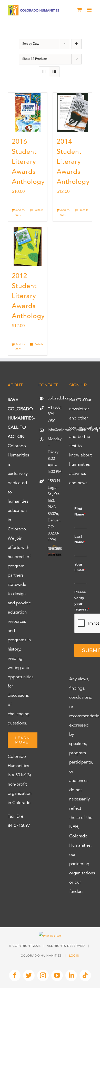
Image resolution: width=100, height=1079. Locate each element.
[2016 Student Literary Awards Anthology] (27, 112)
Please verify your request (80, 600)
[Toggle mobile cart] (79, 9)
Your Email (79, 567)
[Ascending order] (77, 44)
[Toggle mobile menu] (89, 9)
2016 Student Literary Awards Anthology (28, 162)
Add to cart (20, 212)
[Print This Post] (50, 936)
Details (38, 210)
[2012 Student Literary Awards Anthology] (27, 246)
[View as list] (54, 72)
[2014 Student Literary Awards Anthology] (72, 112)
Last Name (79, 539)
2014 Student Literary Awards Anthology (73, 162)
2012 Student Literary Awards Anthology (28, 296)
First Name (79, 511)
